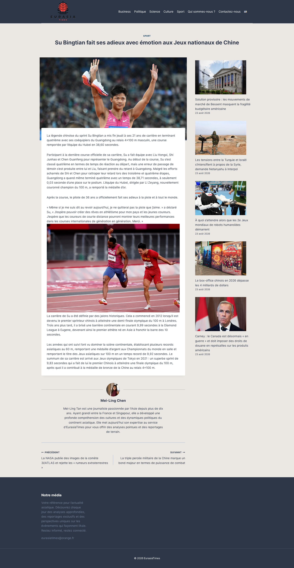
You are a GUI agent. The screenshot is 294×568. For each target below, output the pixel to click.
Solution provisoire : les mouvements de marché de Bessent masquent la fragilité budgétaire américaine (222, 104)
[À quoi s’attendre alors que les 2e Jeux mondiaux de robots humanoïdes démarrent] (224, 198)
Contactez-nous (230, 11)
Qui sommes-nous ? (201, 11)
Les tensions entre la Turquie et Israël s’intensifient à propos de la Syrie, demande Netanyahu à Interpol (221, 164)
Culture (168, 11)
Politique (140, 11)
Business (124, 11)
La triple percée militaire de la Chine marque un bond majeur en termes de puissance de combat (151, 458)
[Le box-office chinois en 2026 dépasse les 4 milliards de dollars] (224, 258)
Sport (180, 11)
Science (154, 11)
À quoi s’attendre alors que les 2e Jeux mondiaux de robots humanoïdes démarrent (221, 225)
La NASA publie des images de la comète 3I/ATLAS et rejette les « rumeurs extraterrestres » (74, 460)
